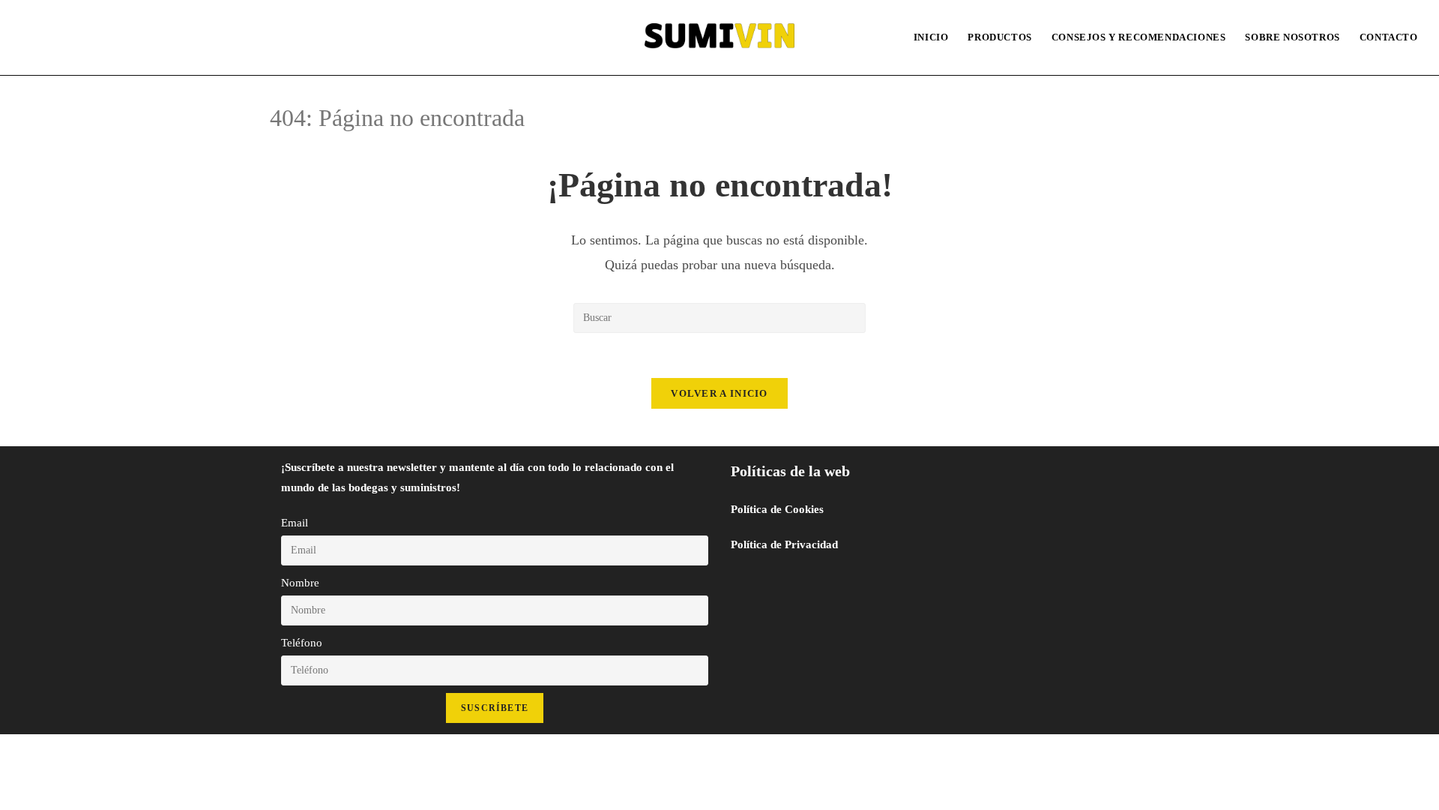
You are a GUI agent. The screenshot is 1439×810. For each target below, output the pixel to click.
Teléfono (301, 643)
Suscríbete (494, 708)
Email (294, 523)
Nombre (300, 583)
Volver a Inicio (719, 393)
